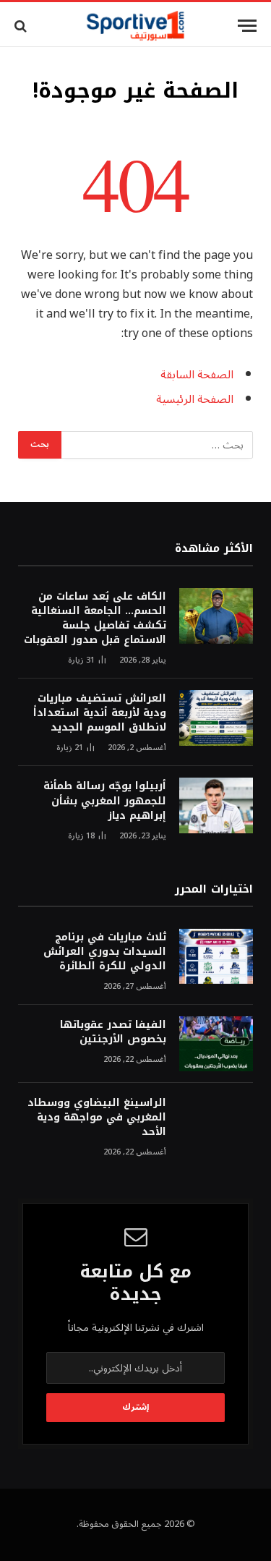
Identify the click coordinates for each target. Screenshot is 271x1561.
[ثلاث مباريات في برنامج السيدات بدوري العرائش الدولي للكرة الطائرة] (216, 956)
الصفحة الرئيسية (194, 399)
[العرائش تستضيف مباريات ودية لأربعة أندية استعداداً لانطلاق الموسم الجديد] (216, 718)
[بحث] (22, 25)
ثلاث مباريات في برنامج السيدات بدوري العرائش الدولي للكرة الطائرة (104, 951)
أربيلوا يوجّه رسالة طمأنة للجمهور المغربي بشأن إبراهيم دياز (104, 800)
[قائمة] (247, 25)
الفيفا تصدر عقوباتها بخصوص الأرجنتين (113, 1032)
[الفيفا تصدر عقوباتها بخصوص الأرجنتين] (216, 1044)
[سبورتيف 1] (135, 25)
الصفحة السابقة (196, 374)
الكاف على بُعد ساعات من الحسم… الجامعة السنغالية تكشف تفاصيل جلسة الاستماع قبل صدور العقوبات (95, 618)
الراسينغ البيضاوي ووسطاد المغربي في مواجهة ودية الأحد (96, 1117)
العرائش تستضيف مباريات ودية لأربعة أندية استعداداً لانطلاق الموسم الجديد (99, 713)
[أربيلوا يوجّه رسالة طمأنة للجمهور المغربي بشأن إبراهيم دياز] (216, 805)
